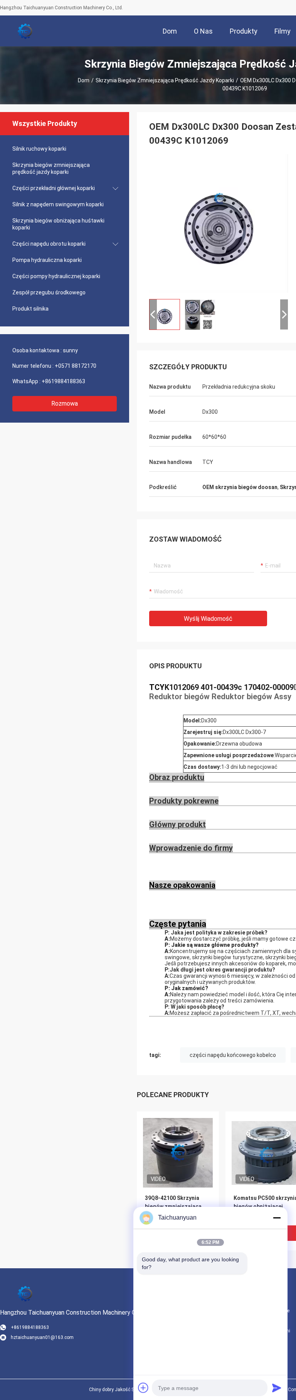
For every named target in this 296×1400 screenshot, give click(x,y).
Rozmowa (64, 403)
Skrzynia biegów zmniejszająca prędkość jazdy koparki (165, 80)
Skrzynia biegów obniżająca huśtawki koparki (58, 224)
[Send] (277, 1387)
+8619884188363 (63, 381)
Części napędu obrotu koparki (49, 244)
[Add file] (143, 1387)
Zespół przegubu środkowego (49, 292)
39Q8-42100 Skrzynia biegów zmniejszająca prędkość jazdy (173, 1206)
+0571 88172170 (75, 366)
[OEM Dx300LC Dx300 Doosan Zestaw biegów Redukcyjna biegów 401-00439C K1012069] (218, 223)
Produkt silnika (30, 309)
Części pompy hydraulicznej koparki (56, 276)
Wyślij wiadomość (208, 618)
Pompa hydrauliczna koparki (47, 260)
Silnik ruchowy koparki (39, 149)
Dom (83, 80)
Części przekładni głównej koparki (53, 188)
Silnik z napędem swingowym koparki (58, 204)
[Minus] (276, 1217)
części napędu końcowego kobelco (233, 1055)
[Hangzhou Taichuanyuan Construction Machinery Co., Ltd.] (25, 31)
